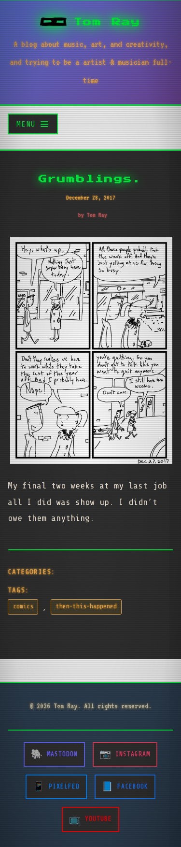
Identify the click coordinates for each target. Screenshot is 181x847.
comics (23, 606)
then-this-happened (86, 606)
